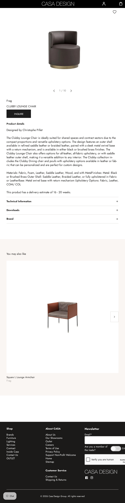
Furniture (11, 438)
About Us (50, 435)
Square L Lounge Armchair (21, 377)
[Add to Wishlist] (115, 12)
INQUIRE (18, 114)
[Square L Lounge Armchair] (62, 317)
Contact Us (12, 455)
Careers (50, 445)
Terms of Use (52, 448)
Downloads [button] (13, 210)
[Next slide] (71, 90)
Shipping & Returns (56, 480)
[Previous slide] (54, 90)
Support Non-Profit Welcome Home (61, 456)
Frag (9, 101)
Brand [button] (10, 219)
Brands (10, 435)
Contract (11, 448)
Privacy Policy (53, 452)
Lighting (11, 441)
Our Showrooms (54, 438)
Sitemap (50, 462)
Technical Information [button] (19, 201)
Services (11, 445)
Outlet (49, 441)
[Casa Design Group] (101, 472)
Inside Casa (13, 452)
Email (88, 434)
